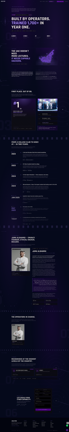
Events (41, 1)
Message (36, 403)
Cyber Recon (25, 425)
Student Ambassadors (35, 425)
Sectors (47, 1)
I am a (36, 396)
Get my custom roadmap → (43, 409)
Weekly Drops (43, 424)
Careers (51, 424)
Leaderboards (43, 425)
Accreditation (52, 423)
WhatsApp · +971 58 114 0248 (22, 404)
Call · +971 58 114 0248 (21, 405)
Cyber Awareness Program (36, 423)
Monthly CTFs (43, 423)
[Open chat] (67, 430)
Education (25, 424)
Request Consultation (60, 1)
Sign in (67, 1)
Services (43, 1)
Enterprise (25, 423)
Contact (51, 425)
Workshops (34, 424)
